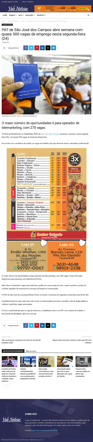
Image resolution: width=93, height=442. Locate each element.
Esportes (40, 15)
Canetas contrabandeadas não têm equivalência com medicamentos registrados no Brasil (27, 374)
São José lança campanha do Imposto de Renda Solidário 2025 (21, 341)
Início (3, 21)
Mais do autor (31, 351)
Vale (20, 15)
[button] (88, 15)
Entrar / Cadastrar (28, 2)
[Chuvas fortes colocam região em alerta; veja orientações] (83, 361)
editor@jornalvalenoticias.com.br (45, 430)
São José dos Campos (50, 134)
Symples (41, 440)
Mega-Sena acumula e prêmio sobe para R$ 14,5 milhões (72, 341)
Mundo (12, 15)
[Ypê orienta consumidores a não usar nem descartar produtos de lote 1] (46, 361)
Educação (29, 15)
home (5, 15)
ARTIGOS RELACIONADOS (13, 351)
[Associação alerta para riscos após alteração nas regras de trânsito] (65, 361)
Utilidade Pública (13, 21)
